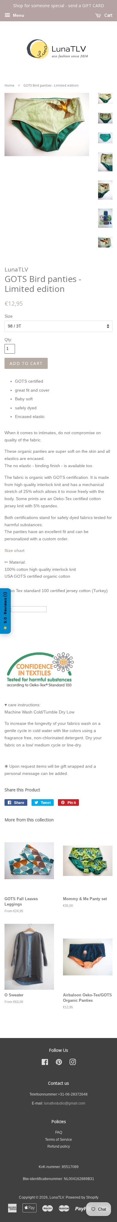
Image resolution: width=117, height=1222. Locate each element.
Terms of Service (58, 1139)
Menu (18, 15)
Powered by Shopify (82, 1197)
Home (9, 85)
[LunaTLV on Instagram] (72, 1063)
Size (8, 316)
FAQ (58, 1132)
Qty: (8, 339)
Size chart (14, 550)
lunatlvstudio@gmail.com (64, 1103)
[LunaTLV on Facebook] (44, 1063)
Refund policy (58, 1146)
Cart (107, 15)
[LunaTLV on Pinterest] (59, 1063)
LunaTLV (57, 1197)
